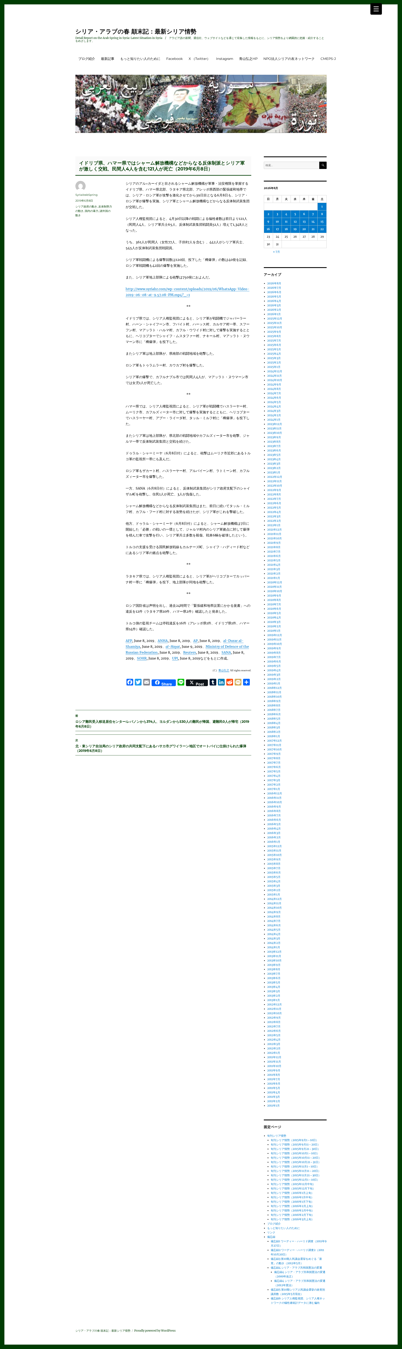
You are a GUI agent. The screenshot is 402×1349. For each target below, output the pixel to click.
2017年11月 (274, 745)
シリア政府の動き (86, 206)
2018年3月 (273, 727)
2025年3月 (274, 358)
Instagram (224, 59)
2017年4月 (274, 776)
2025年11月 (274, 323)
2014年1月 (273, 947)
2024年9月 (274, 384)
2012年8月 (274, 1022)
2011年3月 (273, 1097)
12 (295, 221)
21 (313, 229)
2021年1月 (273, 578)
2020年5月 (274, 613)
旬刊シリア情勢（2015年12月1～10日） (295, 1180)
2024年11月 (274, 376)
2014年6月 (274, 925)
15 (322, 221)
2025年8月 (274, 336)
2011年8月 (273, 1075)
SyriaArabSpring (86, 194)
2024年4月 (274, 406)
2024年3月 (274, 411)
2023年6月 (274, 450)
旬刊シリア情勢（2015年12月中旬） (293, 1184)
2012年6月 (274, 1031)
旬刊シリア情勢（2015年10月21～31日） (296, 1162)
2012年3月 (273, 1044)
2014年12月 (274, 899)
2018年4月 (274, 723)
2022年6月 (274, 503)
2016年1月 (273, 842)
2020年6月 (274, 609)
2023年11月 (274, 428)
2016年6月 (274, 820)
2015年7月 (274, 868)
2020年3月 (274, 622)
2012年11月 (274, 1009)
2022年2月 (274, 521)
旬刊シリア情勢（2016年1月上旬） (292, 1193)
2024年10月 (274, 380)
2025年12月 (274, 318)
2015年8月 (274, 864)
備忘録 (271, 1237)
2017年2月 (274, 784)
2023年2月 (274, 468)
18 (286, 229)
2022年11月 (274, 481)
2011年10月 (274, 1066)
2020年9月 (274, 595)
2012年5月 (274, 1035)
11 (286, 221)
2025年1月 (274, 367)
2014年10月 (274, 908)
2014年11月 (274, 903)
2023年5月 (274, 455)
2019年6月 (274, 661)
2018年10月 (274, 696)
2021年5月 (274, 560)
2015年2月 (274, 890)
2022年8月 (274, 494)
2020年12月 (274, 582)
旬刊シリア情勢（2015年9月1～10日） (294, 1140)
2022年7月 (274, 499)
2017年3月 (273, 780)
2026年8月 (274, 283)
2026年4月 (274, 301)
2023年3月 (274, 463)
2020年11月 (274, 587)
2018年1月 (273, 736)
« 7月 (276, 252)
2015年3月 (273, 886)
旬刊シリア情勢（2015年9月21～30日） (295, 1149)
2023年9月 (274, 437)
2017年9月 (274, 754)
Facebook (174, 59)
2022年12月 (274, 477)
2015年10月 (274, 855)
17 (277, 229)
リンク (271, 1232)
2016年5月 (274, 824)
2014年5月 (274, 930)
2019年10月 (274, 644)
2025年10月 (274, 327)
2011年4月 (273, 1092)
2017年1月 (273, 789)
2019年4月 (274, 670)
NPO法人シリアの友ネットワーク (289, 59)
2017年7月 (274, 762)
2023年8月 (274, 441)
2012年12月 (274, 1004)
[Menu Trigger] (376, 9)
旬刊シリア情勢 (276, 1136)
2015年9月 (274, 859)
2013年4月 (273, 987)
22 (322, 229)
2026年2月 (274, 310)
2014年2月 (274, 943)
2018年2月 (274, 732)
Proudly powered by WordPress (155, 1330)
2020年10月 (274, 591)
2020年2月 (274, 626)
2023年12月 (274, 424)
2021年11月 (274, 534)
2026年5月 (274, 296)
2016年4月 (274, 828)
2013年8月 (273, 969)
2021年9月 (274, 543)
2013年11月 (274, 956)
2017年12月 (274, 740)
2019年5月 (274, 666)
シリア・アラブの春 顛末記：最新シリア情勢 (135, 31)
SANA (226, 652)
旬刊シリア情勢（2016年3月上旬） (292, 1219)
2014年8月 (274, 916)
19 (295, 229)
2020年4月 (274, 617)
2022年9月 (274, 490)
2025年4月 (274, 354)
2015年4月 (274, 881)
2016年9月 (274, 806)
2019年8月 (274, 653)
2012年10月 (274, 1013)
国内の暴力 (91, 211)
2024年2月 (274, 415)
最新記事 (107, 59)
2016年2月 (274, 837)
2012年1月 (273, 1053)
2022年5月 (274, 507)
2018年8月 (274, 705)
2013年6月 (274, 978)
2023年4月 (274, 459)
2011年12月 (274, 1057)
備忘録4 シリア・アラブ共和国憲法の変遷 (296, 1267)
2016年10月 (274, 802)
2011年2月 (273, 1101)
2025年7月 (274, 340)
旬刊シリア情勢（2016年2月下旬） (292, 1215)
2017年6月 (274, 767)
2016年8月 (274, 811)
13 (304, 221)
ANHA (163, 641)
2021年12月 (274, 529)
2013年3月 (273, 991)
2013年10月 (274, 960)
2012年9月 (274, 1017)
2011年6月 (273, 1083)
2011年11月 (274, 1061)
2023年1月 (273, 472)
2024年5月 (274, 402)
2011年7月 (273, 1079)
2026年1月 (274, 314)
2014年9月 (274, 912)
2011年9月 (273, 1070)
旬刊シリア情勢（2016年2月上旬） (292, 1206)
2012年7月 (274, 1026)
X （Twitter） (199, 59)
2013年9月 (274, 965)
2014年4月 (274, 934)
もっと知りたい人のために (140, 59)
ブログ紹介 (86, 59)
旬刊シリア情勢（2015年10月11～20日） (296, 1158)
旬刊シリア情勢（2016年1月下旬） (292, 1201)
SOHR (142, 658)
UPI (175, 658)
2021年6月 (274, 556)
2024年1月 (274, 419)
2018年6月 (274, 714)
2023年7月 (274, 446)
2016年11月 (274, 798)
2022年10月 (274, 485)
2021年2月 (274, 573)
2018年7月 (274, 710)
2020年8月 (274, 600)
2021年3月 (273, 569)
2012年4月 (274, 1039)
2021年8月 (274, 547)
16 (268, 229)
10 (277, 221)
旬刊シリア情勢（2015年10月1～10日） (295, 1153)
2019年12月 (274, 635)
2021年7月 (274, 551)
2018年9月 (274, 701)
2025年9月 (274, 332)
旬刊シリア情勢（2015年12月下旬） (293, 1188)
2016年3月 (274, 833)
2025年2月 (274, 362)
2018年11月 (274, 692)
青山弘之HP (248, 59)
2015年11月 (274, 850)
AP (195, 641)
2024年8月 (274, 389)
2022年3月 (274, 516)
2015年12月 (274, 846)
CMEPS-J (328, 59)
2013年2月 (273, 995)
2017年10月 (274, 749)
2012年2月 (274, 1048)
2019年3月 (274, 674)
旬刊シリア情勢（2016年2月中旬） (292, 1210)
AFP (129, 641)
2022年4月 (274, 512)
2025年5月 (274, 349)
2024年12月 (274, 371)
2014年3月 (273, 938)
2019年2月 (274, 679)
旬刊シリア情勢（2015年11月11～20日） (296, 1171)
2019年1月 (273, 683)
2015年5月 (274, 877)
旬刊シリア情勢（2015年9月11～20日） (295, 1144)
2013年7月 (273, 973)
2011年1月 (273, 1105)
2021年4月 (274, 565)
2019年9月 (274, 648)
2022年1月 (274, 525)
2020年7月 (274, 604)
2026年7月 (274, 288)
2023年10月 (274, 433)
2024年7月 (274, 393)
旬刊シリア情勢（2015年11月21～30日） (296, 1175)
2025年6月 (274, 345)
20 (304, 229)
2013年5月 (273, 982)
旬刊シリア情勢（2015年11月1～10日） (295, 1166)
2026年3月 (274, 305)
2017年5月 (274, 771)
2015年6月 (274, 872)
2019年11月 (274, 639)
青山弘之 (223, 670)
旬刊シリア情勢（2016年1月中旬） (292, 1197)
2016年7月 (274, 815)
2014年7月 (274, 921)
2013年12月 (274, 951)
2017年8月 (274, 758)
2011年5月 (273, 1088)
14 (313, 221)
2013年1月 (273, 1000)
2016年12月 (274, 793)
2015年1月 (273, 894)
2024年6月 (274, 397)
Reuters (189, 652)
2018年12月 (274, 688)
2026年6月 (274, 292)
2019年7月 (274, 657)
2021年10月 (274, 538)
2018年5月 (274, 718)
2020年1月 (274, 631)
